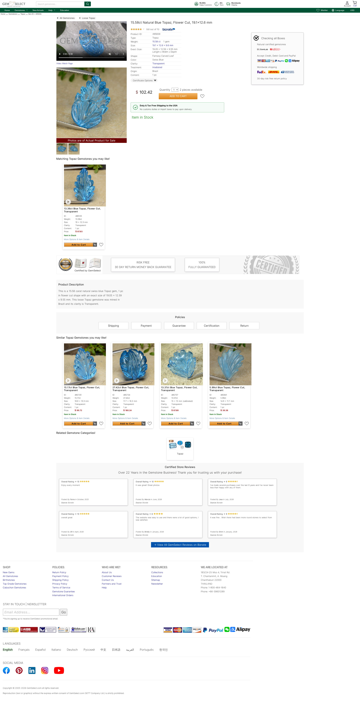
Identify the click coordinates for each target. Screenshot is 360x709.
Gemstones (21, 10)
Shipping (113, 325)
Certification (211, 325)
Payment (146, 325)
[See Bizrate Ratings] (169, 29)
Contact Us (108, 580)
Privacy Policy (59, 583)
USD (352, 10)
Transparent (158, 63)
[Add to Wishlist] (202, 96)
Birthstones (9, 580)
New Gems (8, 572)
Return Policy (59, 572)
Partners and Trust (112, 583)
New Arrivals (38, 10)
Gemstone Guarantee (63, 591)
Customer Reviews (112, 576)
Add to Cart (178, 96)
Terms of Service (61, 587)
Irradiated (157, 67)
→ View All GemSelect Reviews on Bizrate (180, 544)
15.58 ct (156, 41)
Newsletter (157, 583)
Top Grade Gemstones (14, 583)
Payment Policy (60, 576)
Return (244, 325)
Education (64, 10)
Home (7, 10)
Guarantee (179, 325)
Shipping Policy (60, 580)
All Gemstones (10, 576)
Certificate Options (143, 80)
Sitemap (155, 580)
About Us (107, 572)
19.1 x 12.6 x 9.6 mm (162, 45)
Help (51, 10)
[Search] (87, 4)
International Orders (62, 595)
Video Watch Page (64, 63)
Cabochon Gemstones (14, 587)
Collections (157, 572)
